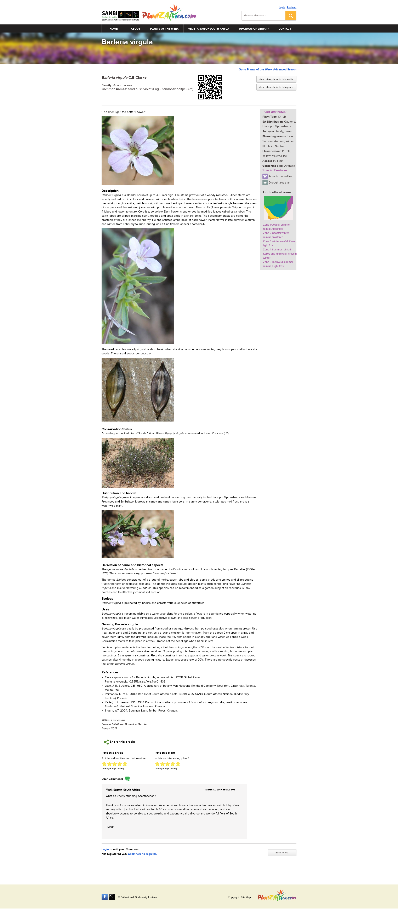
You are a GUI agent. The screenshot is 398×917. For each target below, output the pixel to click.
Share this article (122, 742)
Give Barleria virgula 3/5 (114, 763)
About (135, 28)
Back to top (281, 852)
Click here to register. (142, 854)
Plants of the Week (164, 28)
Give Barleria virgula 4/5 (119, 763)
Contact (285, 28)
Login (282, 7)
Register (291, 7)
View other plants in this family (276, 79)
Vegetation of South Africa (208, 28)
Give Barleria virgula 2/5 (109, 763)
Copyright (233, 897)
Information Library (254, 28)
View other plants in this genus (276, 87)
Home (114, 28)
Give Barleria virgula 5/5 (124, 763)
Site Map (246, 897)
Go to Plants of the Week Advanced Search (267, 69)
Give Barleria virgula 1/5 (104, 763)
